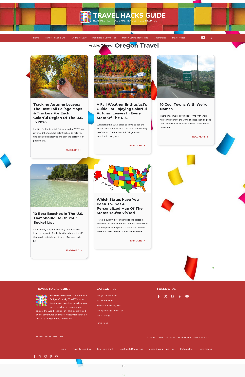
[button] (211, 38)
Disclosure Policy (201, 337)
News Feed (102, 323)
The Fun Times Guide (53, 336)
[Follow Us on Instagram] (173, 296)
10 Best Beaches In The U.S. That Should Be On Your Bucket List (58, 218)
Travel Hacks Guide (129, 15)
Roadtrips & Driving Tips (104, 37)
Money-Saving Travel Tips (135, 37)
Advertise (170, 337)
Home (36, 37)
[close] (123, 366)
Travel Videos (178, 37)
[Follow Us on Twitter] (166, 296)
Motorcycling (160, 37)
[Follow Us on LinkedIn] (180, 296)
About (160, 337)
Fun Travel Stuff (79, 37)
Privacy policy (184, 337)
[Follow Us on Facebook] (159, 296)
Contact (151, 337)
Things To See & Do (55, 37)
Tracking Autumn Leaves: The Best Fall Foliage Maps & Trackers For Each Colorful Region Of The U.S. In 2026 (58, 113)
